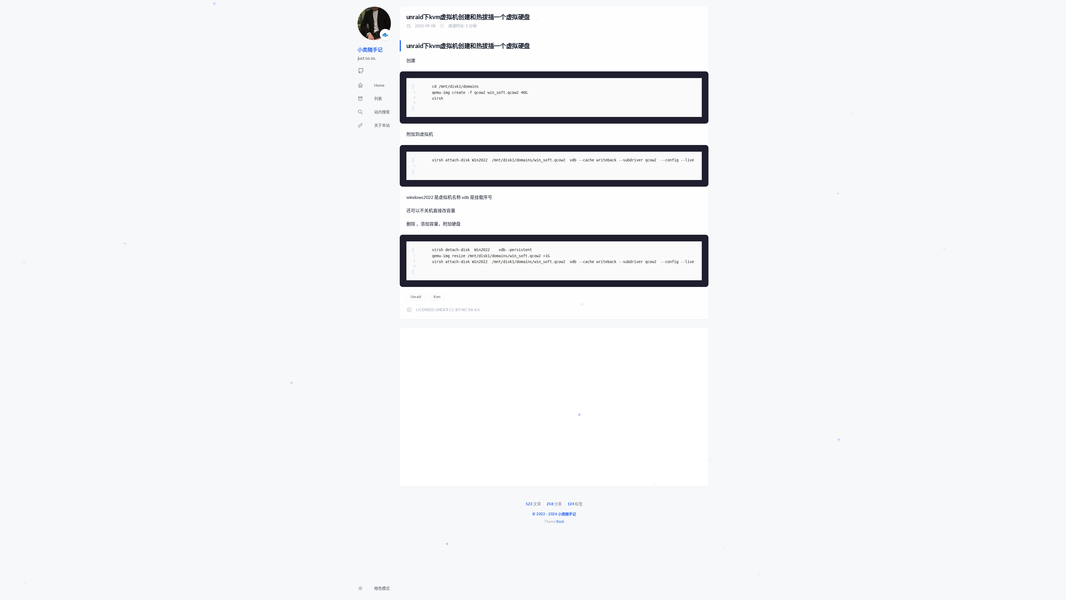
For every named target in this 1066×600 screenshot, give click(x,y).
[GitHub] (361, 72)
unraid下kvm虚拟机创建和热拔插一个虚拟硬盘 (468, 17)
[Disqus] (554, 409)
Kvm (437, 297)
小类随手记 (370, 50)
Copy (697, 78)
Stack (560, 521)
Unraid (416, 297)
